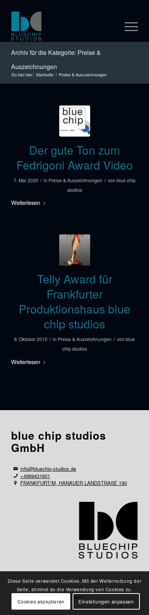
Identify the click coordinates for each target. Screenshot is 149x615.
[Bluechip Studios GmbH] (61, 26)
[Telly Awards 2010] (74, 249)
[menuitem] (127, 26)
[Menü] (127, 26)
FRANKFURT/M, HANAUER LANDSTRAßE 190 (73, 482)
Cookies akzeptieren (41, 601)
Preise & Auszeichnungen (75, 180)
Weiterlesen (25, 202)
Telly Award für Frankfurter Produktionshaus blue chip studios (74, 301)
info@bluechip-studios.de (48, 468)
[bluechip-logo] (74, 121)
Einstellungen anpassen (106, 601)
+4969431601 (35, 476)
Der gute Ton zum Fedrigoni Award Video (74, 157)
